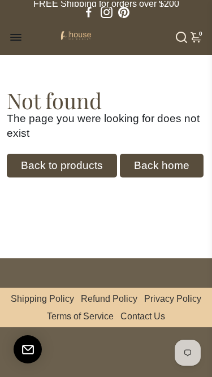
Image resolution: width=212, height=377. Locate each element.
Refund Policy (109, 299)
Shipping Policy (42, 299)
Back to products (62, 165)
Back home (161, 165)
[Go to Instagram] (106, 12)
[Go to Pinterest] (123, 12)
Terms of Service (80, 316)
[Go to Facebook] (89, 12)
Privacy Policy (172, 299)
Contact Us (142, 316)
